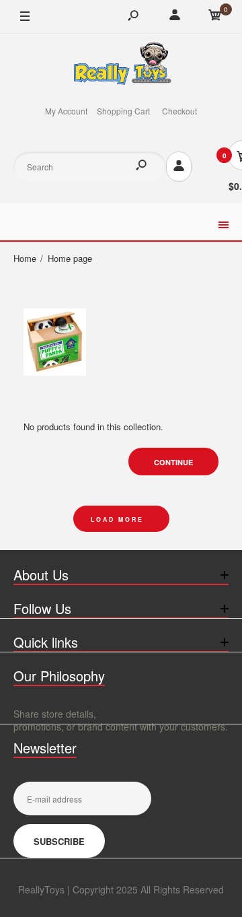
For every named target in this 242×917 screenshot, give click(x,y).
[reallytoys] (121, 65)
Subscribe (59, 841)
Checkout (179, 110)
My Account (66, 110)
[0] (215, 17)
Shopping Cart (123, 110)
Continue (173, 462)
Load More (117, 519)
